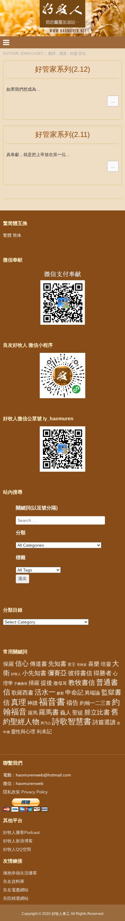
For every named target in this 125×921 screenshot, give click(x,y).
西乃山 (46, 723)
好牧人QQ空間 (17, 849)
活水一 (45, 692)
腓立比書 (97, 712)
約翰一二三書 (95, 703)
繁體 (7, 235)
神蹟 (32, 703)
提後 (46, 683)
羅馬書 (49, 712)
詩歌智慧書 (71, 721)
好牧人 (16, 674)
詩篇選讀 (104, 722)
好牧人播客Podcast (21, 832)
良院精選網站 (16, 898)
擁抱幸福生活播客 (20, 873)
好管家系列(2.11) (62, 134)
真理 (18, 702)
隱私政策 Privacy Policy (25, 791)
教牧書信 (81, 682)
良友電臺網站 (16, 889)
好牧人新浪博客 (18, 840)
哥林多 (82, 664)
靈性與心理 (23, 731)
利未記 (44, 731)
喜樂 (94, 664)
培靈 (106, 664)
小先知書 (34, 673)
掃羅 (34, 683)
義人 (65, 713)
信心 (22, 663)
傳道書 (38, 664)
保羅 (8, 664)
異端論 (92, 693)
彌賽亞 (57, 673)
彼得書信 (80, 673)
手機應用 (20, 683)
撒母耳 (60, 683)
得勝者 (102, 673)
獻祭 (60, 693)
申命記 (74, 692)
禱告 (72, 702)
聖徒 (77, 713)
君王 (72, 664)
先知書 (57, 663)
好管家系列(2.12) (62, 69)
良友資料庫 (13, 881)
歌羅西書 (22, 692)
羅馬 (33, 712)
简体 (17, 235)
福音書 (52, 702)
